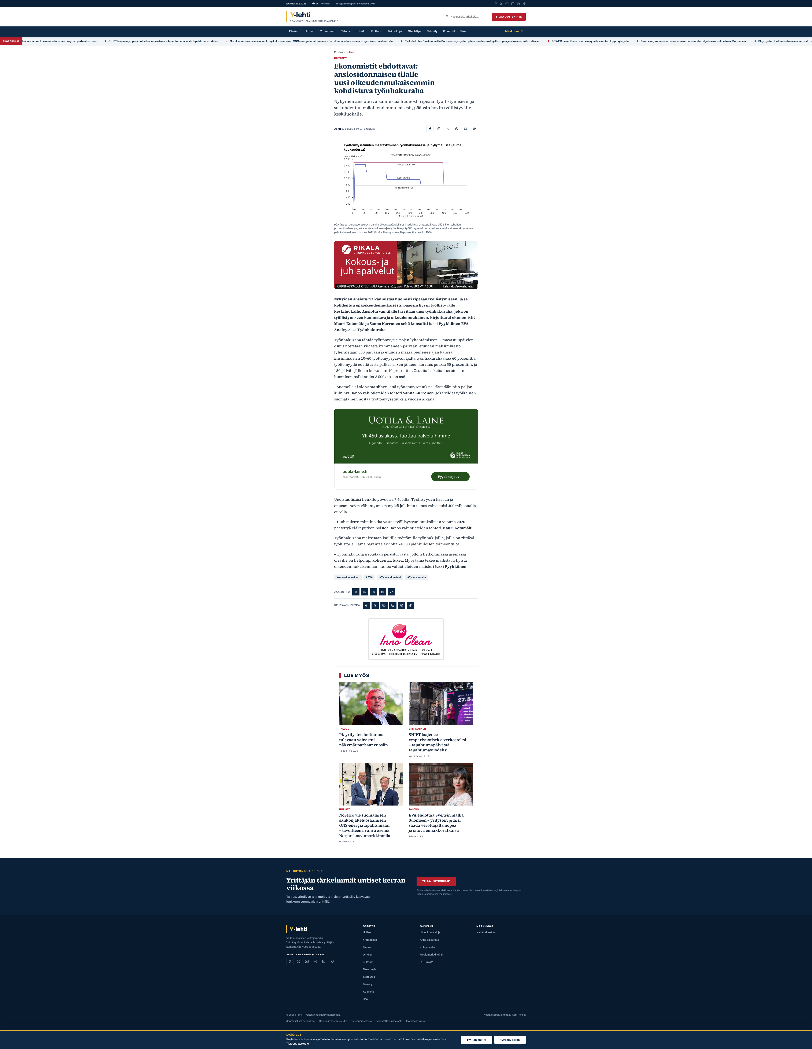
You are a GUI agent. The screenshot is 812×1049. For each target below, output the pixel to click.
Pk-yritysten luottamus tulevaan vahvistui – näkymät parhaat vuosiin (743, 41)
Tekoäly (432, 31)
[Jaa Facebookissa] (429, 128)
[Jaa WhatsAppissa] (456, 128)
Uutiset (309, 31)
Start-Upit (414, 31)
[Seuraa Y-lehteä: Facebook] (495, 3)
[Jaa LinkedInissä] (438, 128)
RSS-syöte (426, 962)
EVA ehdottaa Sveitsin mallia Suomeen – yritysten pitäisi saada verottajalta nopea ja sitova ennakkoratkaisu (413, 41)
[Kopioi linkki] (474, 128)
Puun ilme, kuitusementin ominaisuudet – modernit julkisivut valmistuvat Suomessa (635, 41)
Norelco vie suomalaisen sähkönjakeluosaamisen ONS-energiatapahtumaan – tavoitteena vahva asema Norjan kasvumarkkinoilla (252, 41)
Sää (463, 31)
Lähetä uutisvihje (430, 932)
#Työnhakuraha (416, 577)
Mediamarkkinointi (431, 954)
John (337, 129)
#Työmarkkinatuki (390, 577)
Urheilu (360, 31)
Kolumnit (449, 31)
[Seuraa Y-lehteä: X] (501, 3)
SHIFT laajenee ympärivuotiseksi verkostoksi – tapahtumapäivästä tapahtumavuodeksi (105, 41)
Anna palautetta (429, 939)
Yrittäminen (328, 31)
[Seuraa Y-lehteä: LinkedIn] (512, 3)
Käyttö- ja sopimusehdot (333, 1021)
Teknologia (395, 31)
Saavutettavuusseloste (389, 1021)
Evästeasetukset (416, 1021)
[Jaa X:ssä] (447, 128)
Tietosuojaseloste (361, 1021)
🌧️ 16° (321, 4)
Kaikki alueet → (485, 932)
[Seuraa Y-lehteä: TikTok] (524, 3)
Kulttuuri (376, 31)
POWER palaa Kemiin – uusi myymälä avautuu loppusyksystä (531, 41)
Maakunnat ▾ (514, 31)
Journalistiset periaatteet (300, 1021)
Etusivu (294, 31)
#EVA (369, 577)
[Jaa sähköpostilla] (465, 128)
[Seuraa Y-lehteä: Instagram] (518, 3)
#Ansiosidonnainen (348, 577)
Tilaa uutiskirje (509, 16)
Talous (345, 31)
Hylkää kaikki (476, 1039)
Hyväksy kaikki (510, 1039)
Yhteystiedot (428, 947)
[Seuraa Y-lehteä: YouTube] (507, 3)
